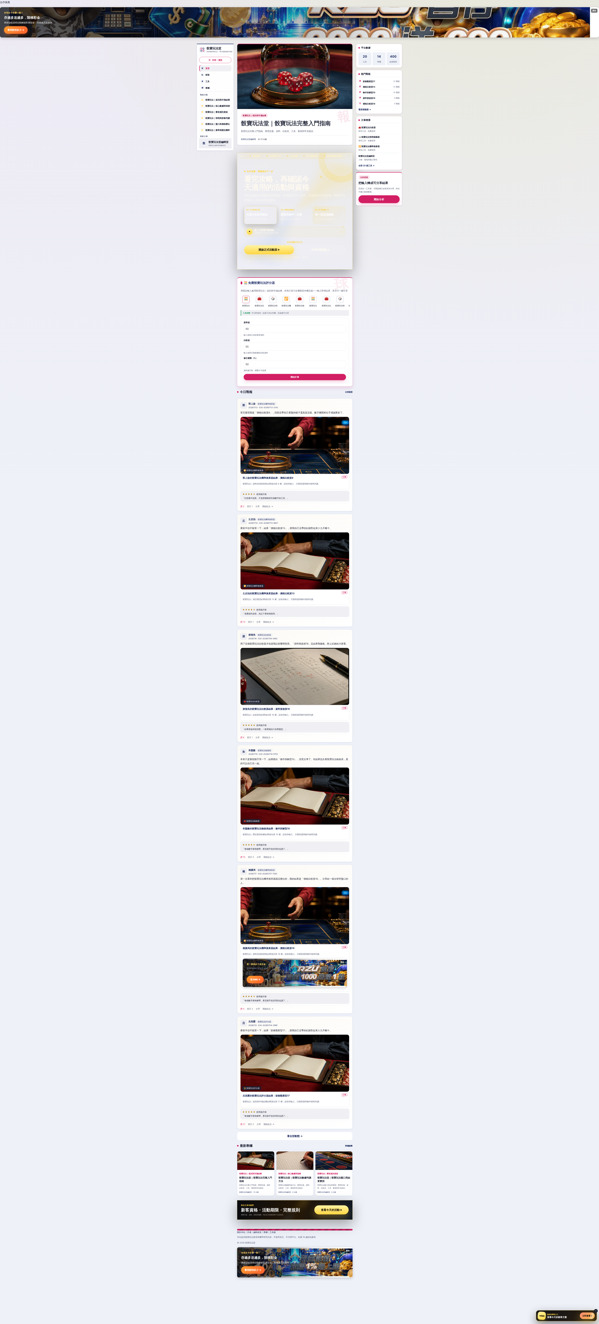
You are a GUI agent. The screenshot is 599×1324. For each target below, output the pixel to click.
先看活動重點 (320, 249)
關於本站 (241, 1232)
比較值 (247, 340)
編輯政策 (257, 1232)
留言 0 (251, 857)
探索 (206, 75)
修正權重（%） (251, 358)
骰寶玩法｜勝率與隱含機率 (215, 130)
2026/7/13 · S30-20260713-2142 (263, 407)
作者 (249, 1232)
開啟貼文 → (267, 506)
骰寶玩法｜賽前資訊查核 (214, 112)
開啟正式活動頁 (269, 249)
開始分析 (379, 199)
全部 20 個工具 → (366, 165)
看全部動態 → (295, 1136)
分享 (258, 506)
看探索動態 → (364, 109)
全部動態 (349, 392)
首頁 (206, 68)
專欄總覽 (349, 1146)
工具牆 (273, 1232)
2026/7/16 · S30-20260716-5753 (263, 754)
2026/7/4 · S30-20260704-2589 (262, 1025)
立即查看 (587, 1315)
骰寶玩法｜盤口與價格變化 (215, 124)
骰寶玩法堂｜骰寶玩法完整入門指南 (286, 123)
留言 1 (250, 506)
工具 (206, 81)
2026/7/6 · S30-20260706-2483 (262, 638)
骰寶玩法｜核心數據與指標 (215, 106)
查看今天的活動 (331, 1209)
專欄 (206, 87)
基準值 (247, 322)
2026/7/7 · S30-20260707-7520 (262, 873)
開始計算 (295, 377)
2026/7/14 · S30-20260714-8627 (263, 523)
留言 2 (250, 1009)
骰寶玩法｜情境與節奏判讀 (215, 118)
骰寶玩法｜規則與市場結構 (215, 100)
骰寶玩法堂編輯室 (248, 139)
